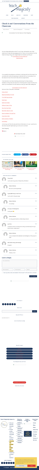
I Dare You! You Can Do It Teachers (19, 169)
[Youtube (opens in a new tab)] (36, 1)
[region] (26, 462)
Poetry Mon (4, 92)
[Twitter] (4, 463)
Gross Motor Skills (6, 116)
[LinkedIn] (10, 304)
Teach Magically (13, 467)
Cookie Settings (21, 465)
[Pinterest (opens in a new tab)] (32, 1)
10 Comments (27, 29)
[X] (3, 304)
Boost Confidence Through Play (8, 113)
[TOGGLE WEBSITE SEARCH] (27, 18)
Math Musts (4, 100)
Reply (36, 178)
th (7, 92)
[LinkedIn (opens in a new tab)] (35, 1)
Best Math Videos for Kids (7, 110)
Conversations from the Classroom (19, 87)
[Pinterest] (12, 304)
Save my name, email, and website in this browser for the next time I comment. (20, 272)
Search (34, 311)
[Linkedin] (11, 463)
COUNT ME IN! (26, 1)
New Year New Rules (6, 108)
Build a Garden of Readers (7, 118)
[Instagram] (8, 304)
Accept (31, 465)
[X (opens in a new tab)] (30, 1)
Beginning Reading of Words (8, 94)
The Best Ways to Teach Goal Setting (7, 169)
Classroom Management (17, 29)
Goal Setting (4, 121)
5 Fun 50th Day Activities (7, 97)
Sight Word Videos (6, 102)
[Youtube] (15, 304)
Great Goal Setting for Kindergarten (31, 169)
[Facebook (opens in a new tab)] (31, 1)
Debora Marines (6, 29)
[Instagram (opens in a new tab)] (34, 1)
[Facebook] (5, 304)
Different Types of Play (7, 105)
